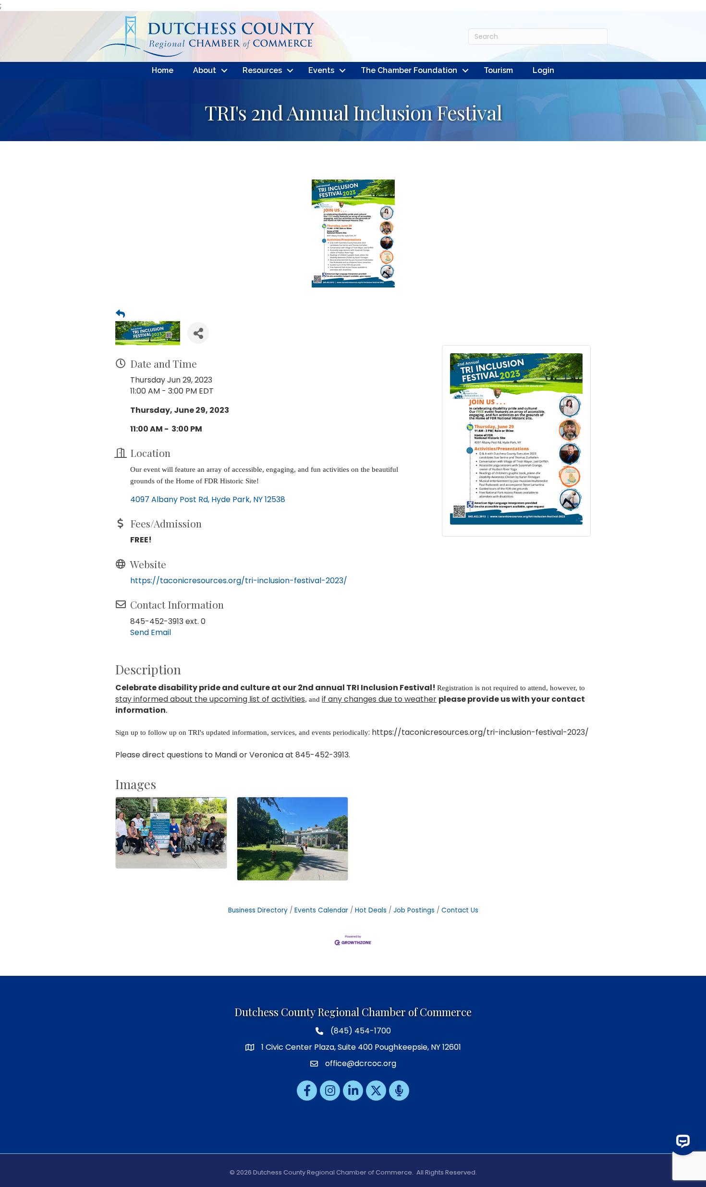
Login (543, 70)
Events (321, 70)
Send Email (150, 632)
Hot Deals (371, 910)
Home (162, 70)
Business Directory (258, 910)
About (204, 70)
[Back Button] (120, 314)
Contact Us (459, 910)
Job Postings (414, 910)
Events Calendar (321, 910)
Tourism (498, 70)
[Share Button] (198, 333)
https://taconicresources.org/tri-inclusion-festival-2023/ (238, 580)
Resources (262, 70)
